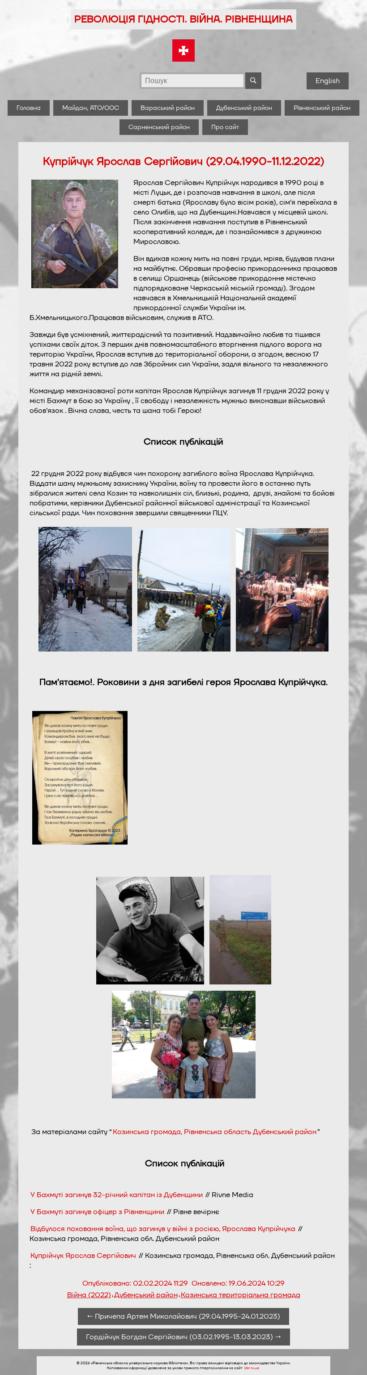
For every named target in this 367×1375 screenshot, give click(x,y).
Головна (29, 108)
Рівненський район (322, 108)
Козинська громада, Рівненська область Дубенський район (214, 1132)
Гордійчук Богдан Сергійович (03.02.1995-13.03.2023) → (183, 1337)
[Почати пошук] (253, 80)
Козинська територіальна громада (240, 1295)
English (328, 81)
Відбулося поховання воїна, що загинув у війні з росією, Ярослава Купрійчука (162, 1229)
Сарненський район (159, 127)
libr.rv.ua (251, 1368)
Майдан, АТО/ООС (90, 108)
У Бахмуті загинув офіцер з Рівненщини (97, 1212)
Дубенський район (244, 108)
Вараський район (168, 108)
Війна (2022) (89, 1295)
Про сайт (225, 127)
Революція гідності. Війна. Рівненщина (183, 19)
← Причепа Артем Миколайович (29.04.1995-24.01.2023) (183, 1316)
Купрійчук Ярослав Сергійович (83, 1256)
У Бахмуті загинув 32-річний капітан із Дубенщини (116, 1195)
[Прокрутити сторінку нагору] (349, 1357)
